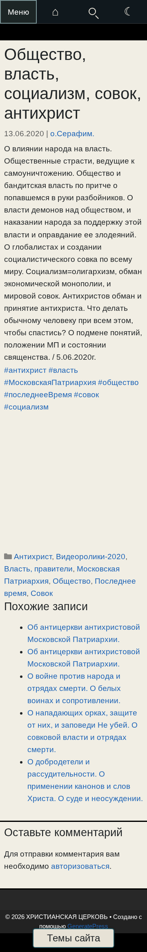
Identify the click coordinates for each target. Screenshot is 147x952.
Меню (18, 12)
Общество (72, 581)
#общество (118, 382)
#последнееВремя (38, 394)
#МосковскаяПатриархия (50, 382)
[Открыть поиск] (92, 12)
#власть (63, 370)
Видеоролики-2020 (90, 556)
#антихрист (25, 370)
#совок (86, 394)
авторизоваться (80, 866)
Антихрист (33, 556)
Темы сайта (73, 937)
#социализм (26, 407)
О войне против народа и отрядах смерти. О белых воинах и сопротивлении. (74, 688)
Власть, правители (38, 569)
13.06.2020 (24, 133)
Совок (42, 593)
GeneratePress (87, 926)
